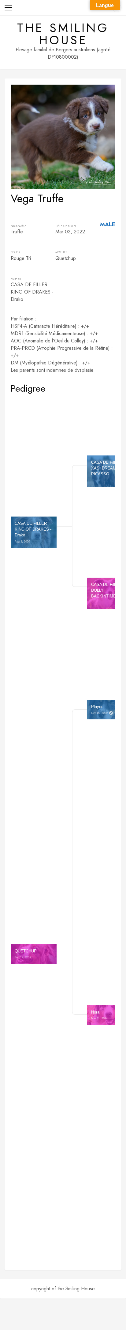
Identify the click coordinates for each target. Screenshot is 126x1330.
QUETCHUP (26, 954)
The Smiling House (63, 34)
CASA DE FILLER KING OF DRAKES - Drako (34, 532)
